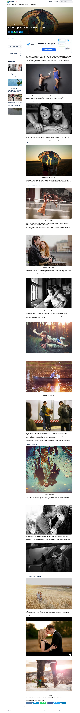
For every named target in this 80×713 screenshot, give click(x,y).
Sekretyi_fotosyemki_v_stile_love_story (29, 4)
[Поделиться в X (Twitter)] (20, 32)
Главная (8, 4)
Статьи (12, 4)
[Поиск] (60, 1)
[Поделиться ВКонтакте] (9, 32)
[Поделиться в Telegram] (12, 32)
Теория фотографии (12, 24)
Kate (22, 24)
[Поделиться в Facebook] (17, 32)
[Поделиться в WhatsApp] (14, 32)
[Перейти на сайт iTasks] (49, 45)
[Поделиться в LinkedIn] (22, 32)
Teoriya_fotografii (18, 4)
